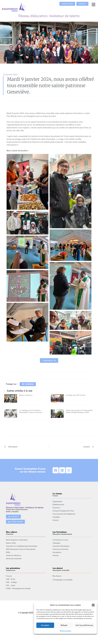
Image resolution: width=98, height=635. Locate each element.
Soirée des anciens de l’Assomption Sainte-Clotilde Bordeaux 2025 (79, 411)
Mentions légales (65, 631)
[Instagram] (69, 470)
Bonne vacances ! (26, 395)
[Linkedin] (62, 470)
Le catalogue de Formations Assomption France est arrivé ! (30, 411)
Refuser (64, 625)
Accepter (45, 625)
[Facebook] (56, 470)
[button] (93, 605)
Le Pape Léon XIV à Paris (75, 395)
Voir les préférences (84, 625)
